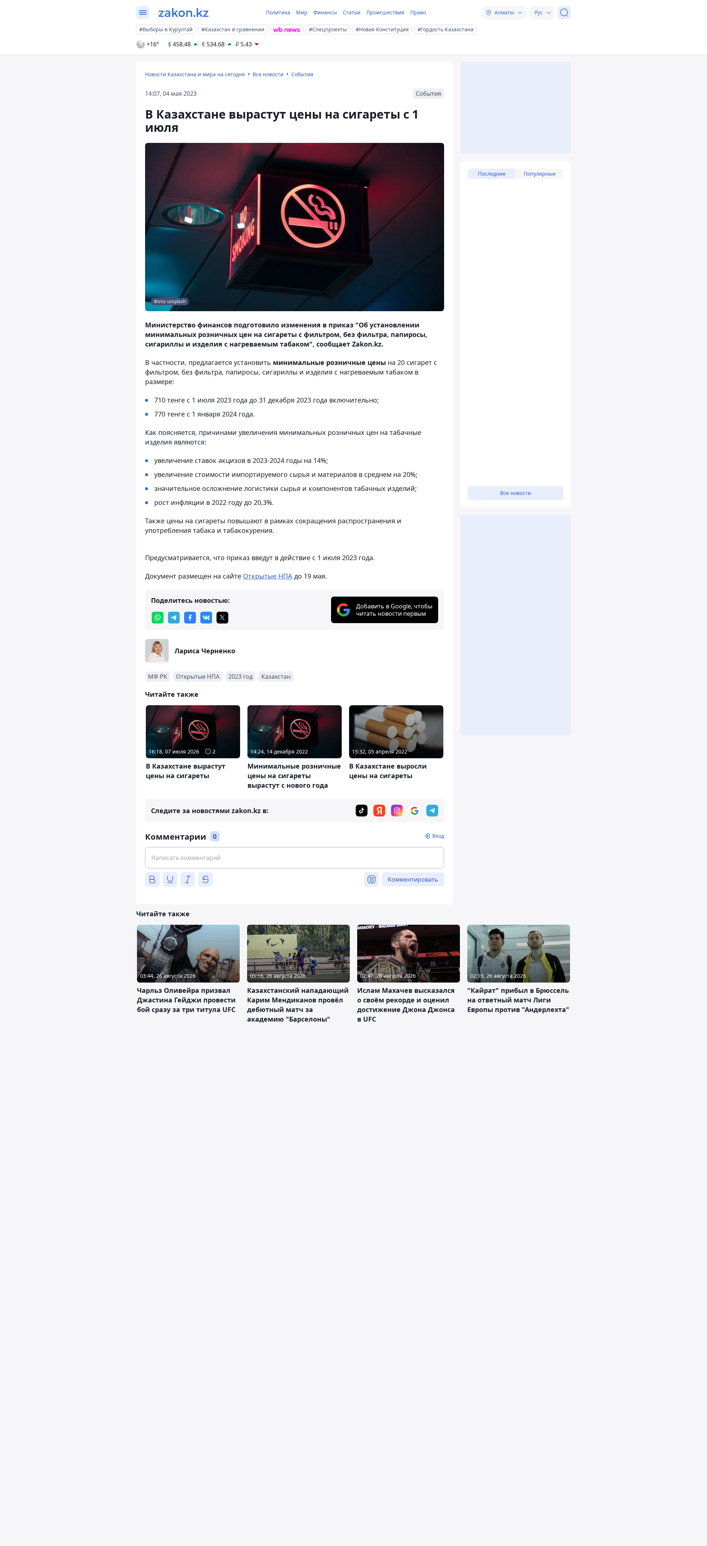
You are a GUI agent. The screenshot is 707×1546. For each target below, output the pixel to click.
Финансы (325, 12)
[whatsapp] (157, 617)
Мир (301, 12)
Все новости (268, 74)
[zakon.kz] (183, 12)
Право (418, 12)
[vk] (206, 617)
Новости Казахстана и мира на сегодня (195, 74)
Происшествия (385, 12)
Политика (278, 12)
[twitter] (222, 617)
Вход (438, 835)
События (302, 74)
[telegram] (173, 617)
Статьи (351, 12)
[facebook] (190, 617)
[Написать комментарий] (294, 857)
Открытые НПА (267, 576)
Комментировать (413, 879)
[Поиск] (564, 12)
